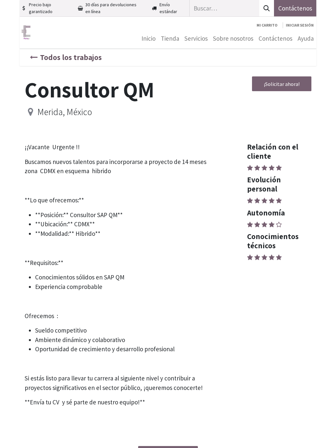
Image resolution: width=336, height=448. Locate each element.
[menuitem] (148, 38)
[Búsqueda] (266, 8)
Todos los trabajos (71, 57)
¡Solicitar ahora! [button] (282, 84)
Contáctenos (295, 8)
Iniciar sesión (300, 25)
